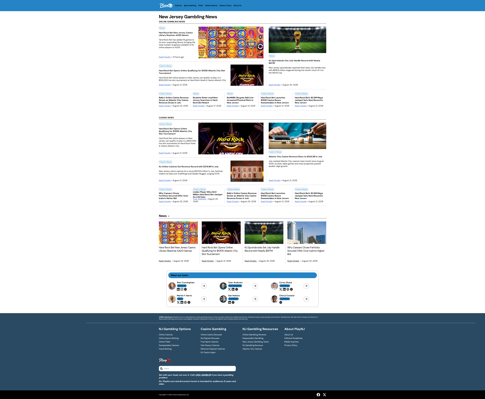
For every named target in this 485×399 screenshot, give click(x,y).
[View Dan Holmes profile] (255, 299)
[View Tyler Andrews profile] (255, 286)
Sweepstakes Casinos (169, 345)
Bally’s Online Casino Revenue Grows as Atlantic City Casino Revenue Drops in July (174, 99)
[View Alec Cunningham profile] (204, 286)
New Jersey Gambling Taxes (256, 342)
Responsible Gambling (253, 338)
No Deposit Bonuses (210, 338)
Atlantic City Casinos (252, 349)
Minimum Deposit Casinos (213, 349)
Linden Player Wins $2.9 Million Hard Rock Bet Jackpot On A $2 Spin (207, 194)
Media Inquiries (291, 342)
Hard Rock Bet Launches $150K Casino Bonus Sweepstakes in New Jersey (275, 99)
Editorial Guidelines (293, 338)
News (162, 28)
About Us (288, 334)
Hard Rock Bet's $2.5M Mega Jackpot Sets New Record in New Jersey (309, 99)
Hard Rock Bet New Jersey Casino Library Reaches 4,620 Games (176, 34)
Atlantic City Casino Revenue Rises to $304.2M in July (295, 156)
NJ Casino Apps (208, 352)
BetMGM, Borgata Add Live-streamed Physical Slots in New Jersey (240, 99)
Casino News (165, 66)
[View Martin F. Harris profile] (204, 299)
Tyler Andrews (199, 199)
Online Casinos (166, 334)
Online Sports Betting (169, 338)
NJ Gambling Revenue (253, 345)
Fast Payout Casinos (210, 345)
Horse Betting (165, 349)
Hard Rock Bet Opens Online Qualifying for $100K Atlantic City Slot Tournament (192, 71)
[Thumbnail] (178, 232)
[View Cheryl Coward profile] (306, 299)
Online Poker (164, 342)
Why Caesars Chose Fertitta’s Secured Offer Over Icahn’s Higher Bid (173, 195)
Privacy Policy (290, 345)
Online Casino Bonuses (211, 334)
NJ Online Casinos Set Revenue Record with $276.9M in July (188, 166)
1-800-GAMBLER (202, 375)
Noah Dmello (165, 57)
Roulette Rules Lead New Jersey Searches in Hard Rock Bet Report (205, 99)
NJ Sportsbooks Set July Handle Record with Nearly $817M (294, 61)
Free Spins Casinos (209, 342)
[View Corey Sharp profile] (306, 286)
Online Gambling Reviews (254, 334)
